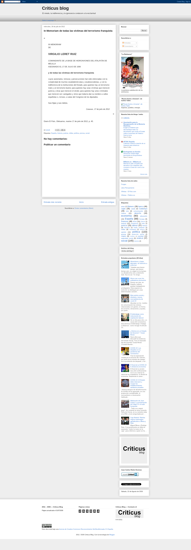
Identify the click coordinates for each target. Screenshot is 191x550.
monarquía (132, 229)
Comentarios (128, 46)
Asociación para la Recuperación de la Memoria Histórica (134, 124)
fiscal (135, 221)
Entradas (127, 43)
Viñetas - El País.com (128, 191)
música (142, 229)
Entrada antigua (107, 202)
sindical (140, 238)
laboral (135, 225)
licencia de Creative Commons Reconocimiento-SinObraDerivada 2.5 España (86, 529)
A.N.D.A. (126, 118)
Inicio (81, 202)
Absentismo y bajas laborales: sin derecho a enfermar (138, 263)
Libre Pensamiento (127, 188)
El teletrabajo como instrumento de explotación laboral (137, 316)
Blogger (112, 535)
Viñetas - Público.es (128, 195)
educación (143, 216)
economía (126, 215)
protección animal (138, 234)
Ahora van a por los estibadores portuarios (138, 279)
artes (123, 206)
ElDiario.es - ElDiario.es (132, 162)
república (132, 236)
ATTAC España (129, 142)
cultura (123, 213)
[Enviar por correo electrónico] (56, 130)
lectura (144, 225)
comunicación (138, 211)
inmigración (134, 223)
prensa (82, 133)
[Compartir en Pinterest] (64, 130)
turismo (136, 241)
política (76, 133)
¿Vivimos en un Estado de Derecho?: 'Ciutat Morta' (138, 333)
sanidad (140, 236)
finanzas (124, 221)
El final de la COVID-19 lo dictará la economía (138, 366)
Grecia (143, 221)
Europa (141, 219)
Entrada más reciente (52, 202)
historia (59, 133)
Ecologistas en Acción (131, 152)
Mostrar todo (143, 174)
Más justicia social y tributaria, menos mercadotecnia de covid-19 (137, 298)
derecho (137, 213)
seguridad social (127, 238)
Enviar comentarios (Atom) (84, 208)
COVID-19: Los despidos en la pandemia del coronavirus (135, 350)
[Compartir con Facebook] (62, 130)
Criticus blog (55, 8)
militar (71, 133)
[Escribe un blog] (58, 130)
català (133, 209)
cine (127, 211)
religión (123, 236)
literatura (127, 227)
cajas (123, 209)
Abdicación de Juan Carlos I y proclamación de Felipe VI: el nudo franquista (138, 403)
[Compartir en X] (60, 130)
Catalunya (143, 209)
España (53, 133)
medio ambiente (139, 227)
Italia (143, 223)
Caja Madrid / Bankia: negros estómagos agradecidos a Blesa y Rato (138, 420)
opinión (123, 232)
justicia (65, 133)
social (88, 133)
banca (140, 206)
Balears (131, 206)
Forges (123, 184)
